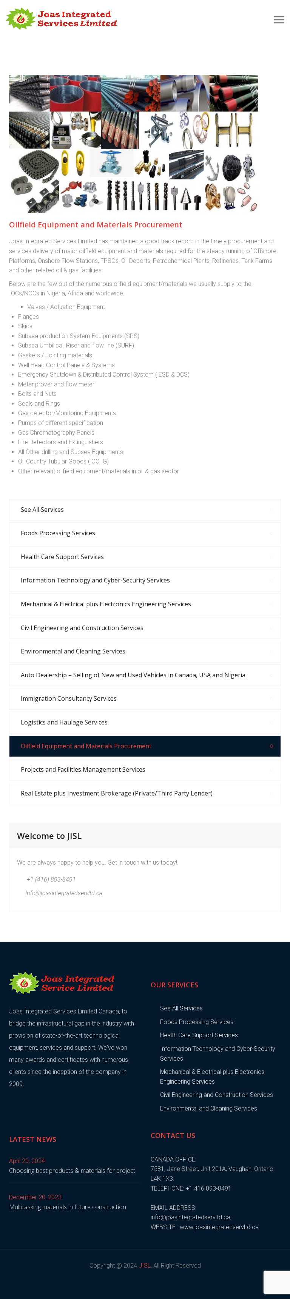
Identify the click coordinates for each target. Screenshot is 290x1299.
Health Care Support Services (62, 557)
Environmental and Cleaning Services (73, 651)
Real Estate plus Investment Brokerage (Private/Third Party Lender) (117, 793)
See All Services (42, 509)
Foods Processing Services (58, 533)
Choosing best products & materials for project (72, 1170)
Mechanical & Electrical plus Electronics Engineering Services (106, 604)
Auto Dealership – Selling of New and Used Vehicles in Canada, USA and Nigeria (133, 675)
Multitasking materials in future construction (67, 1207)
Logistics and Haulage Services (64, 722)
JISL (145, 1265)
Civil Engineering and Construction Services (82, 628)
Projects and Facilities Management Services (83, 769)
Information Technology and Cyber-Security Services (95, 580)
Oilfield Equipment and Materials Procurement (86, 746)
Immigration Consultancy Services (69, 698)
